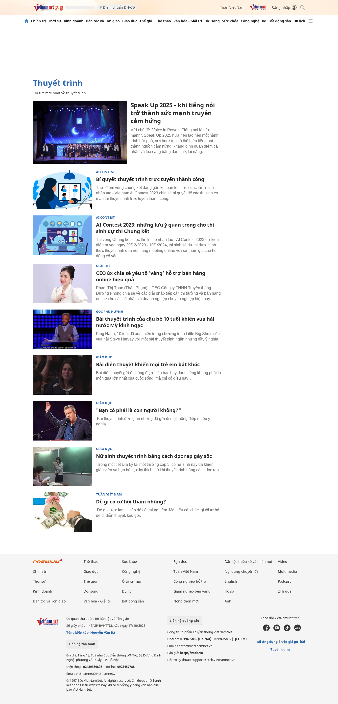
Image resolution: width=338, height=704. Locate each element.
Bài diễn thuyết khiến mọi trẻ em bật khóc (148, 364)
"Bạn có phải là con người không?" (138, 410)
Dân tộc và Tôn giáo (103, 21)
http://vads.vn (191, 653)
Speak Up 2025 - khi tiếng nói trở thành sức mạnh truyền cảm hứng (173, 113)
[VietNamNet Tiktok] (287, 630)
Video (282, 561)
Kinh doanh (73, 21)
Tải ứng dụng (267, 641)
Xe (264, 21)
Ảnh (228, 601)
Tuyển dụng (280, 649)
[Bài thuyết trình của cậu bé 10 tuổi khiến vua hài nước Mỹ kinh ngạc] (62, 329)
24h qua (284, 591)
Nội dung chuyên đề (242, 571)
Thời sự (54, 21)
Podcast (284, 581)
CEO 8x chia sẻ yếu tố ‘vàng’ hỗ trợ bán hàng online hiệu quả (150, 276)
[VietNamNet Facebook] (266, 630)
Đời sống (212, 21)
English (231, 581)
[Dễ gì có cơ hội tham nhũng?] (62, 512)
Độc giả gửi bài (293, 641)
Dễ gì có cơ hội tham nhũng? (131, 501)
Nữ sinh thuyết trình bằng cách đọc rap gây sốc (154, 456)
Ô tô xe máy (132, 581)
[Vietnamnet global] (258, 9)
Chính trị (38, 21)
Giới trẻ (103, 265)
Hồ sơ (229, 591)
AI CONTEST (105, 172)
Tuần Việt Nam (232, 7)
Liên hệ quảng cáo (184, 620)
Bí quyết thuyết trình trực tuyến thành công (150, 179)
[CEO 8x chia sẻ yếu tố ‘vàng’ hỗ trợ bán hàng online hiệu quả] (62, 283)
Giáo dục (129, 21)
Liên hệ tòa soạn (82, 644)
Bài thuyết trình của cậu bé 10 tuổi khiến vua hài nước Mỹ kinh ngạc (155, 322)
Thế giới (146, 21)
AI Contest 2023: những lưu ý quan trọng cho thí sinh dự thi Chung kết (155, 228)
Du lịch (299, 21)
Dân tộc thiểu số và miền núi (248, 561)
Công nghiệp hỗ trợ (189, 581)
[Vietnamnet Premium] (48, 563)
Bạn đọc (180, 561)
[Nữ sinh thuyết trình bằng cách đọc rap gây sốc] (62, 466)
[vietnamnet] (48, 9)
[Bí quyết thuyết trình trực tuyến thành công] (62, 189)
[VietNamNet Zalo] (297, 630)
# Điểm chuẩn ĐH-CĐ (117, 7)
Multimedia (287, 571)
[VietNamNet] (26, 21)
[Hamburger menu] (311, 21)
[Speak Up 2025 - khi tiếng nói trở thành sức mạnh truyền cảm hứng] (80, 132)
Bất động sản (279, 21)
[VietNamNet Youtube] (276, 630)
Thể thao (163, 21)
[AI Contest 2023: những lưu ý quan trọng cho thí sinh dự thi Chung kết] (62, 235)
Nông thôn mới (186, 601)
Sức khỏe (230, 21)
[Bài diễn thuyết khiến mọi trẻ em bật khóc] (62, 375)
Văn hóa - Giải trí (187, 21)
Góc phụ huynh (109, 311)
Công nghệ (250, 21)
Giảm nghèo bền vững (192, 591)
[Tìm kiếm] (302, 7)
